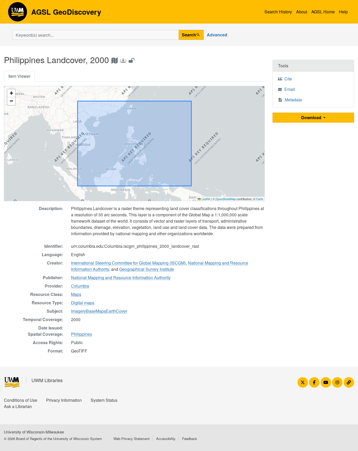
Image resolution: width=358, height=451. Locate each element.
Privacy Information (64, 400)
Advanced (217, 35)
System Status (104, 400)
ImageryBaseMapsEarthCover (99, 311)
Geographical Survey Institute (146, 269)
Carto (259, 199)
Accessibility (166, 438)
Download (311, 117)
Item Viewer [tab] (19, 76)
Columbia (80, 286)
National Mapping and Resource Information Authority (121, 277)
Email (289, 89)
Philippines (81, 334)
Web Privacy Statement (131, 438)
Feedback (189, 438)
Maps (76, 294)
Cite (288, 79)
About (301, 12)
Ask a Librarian (18, 406)
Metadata (293, 100)
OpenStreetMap (225, 199)
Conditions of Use (20, 400)
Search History (278, 12)
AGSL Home (323, 12)
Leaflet (205, 199)
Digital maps (82, 303)
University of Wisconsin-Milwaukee (34, 431)
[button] (11, 93)
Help (343, 12)
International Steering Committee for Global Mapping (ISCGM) (128, 263)
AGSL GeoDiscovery (17, 13)
